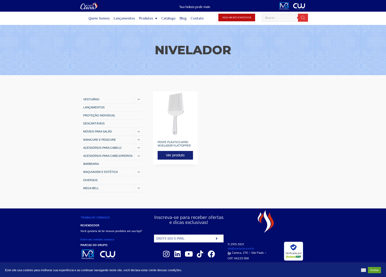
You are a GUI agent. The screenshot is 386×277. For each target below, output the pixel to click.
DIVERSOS (90, 180)
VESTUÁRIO (91, 99)
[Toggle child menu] (138, 99)
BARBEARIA (91, 163)
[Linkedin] (177, 254)
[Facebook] (211, 254)
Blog (183, 18)
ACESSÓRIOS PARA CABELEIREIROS (107, 155)
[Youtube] (188, 254)
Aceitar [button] (374, 270)
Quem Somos (99, 18)
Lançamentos (124, 18)
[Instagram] (166, 254)
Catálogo (168, 18)
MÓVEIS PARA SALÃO (97, 131)
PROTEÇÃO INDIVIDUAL (99, 115)
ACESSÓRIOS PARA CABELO (102, 147)
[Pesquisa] (303, 18)
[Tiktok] (200, 254)
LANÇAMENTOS (94, 107)
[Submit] (217, 238)
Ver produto (175, 155)
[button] (363, 270)
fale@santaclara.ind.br (241, 248)
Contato (197, 18)
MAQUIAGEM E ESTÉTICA (100, 171)
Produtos (146, 18)
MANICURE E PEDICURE (99, 139)
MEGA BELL (91, 188)
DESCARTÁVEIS (94, 123)
